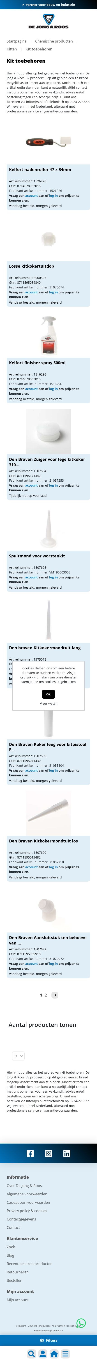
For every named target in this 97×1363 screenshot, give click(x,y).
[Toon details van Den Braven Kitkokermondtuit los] (48, 813)
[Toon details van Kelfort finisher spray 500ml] (48, 335)
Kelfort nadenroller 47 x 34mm (40, 169)
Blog (10, 1255)
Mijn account (18, 1299)
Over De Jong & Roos (24, 1185)
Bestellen (14, 1280)
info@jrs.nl (34, 102)
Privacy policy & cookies (27, 1210)
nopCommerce (55, 1330)
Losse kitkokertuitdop (31, 266)
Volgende (54, 995)
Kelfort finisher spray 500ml (37, 362)
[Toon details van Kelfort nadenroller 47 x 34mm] (48, 141)
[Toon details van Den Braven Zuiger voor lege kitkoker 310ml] (48, 431)
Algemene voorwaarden (27, 1194)
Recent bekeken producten (30, 1263)
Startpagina (17, 41)
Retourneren (18, 1272)
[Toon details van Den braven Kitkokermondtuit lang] (48, 620)
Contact (13, 1227)
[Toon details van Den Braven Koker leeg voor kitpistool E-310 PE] (48, 716)
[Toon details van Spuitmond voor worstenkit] (48, 528)
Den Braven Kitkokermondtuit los (43, 841)
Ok (48, 694)
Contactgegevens (21, 1219)
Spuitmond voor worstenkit (37, 556)
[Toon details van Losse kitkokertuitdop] (48, 238)
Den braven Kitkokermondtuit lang (45, 647)
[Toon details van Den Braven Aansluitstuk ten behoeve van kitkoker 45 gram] (48, 909)
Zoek (11, 1246)
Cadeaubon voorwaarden (28, 1202)
